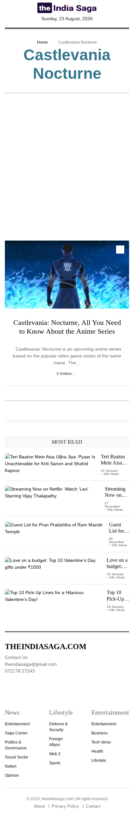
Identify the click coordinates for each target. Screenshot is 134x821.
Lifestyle (98, 760)
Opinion (12, 775)
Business (99, 733)
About (39, 806)
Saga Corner (16, 733)
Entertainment (17, 724)
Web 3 (54, 754)
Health (97, 751)
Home (42, 42)
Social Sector (16, 757)
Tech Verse (101, 742)
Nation (11, 766)
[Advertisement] (67, 170)
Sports (54, 763)
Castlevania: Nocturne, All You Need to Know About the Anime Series (67, 326)
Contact (93, 806)
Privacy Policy (65, 806)
